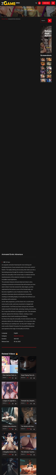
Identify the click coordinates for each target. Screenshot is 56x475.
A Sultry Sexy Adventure (10, 426)
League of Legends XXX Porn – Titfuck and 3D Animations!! (10, 401)
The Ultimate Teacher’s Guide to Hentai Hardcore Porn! (28, 452)
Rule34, (16, 336)
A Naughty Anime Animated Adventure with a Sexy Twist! (10, 452)
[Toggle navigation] (53, 3)
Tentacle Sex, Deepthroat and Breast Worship (28, 401)
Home (3, 19)
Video (6, 19)
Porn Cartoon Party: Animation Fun (10, 375)
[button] (1, 9)
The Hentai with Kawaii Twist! (28, 426)
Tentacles (21, 336)
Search (50, 20)
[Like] (12, 378)
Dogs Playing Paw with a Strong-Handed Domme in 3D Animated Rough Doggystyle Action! (28, 375)
